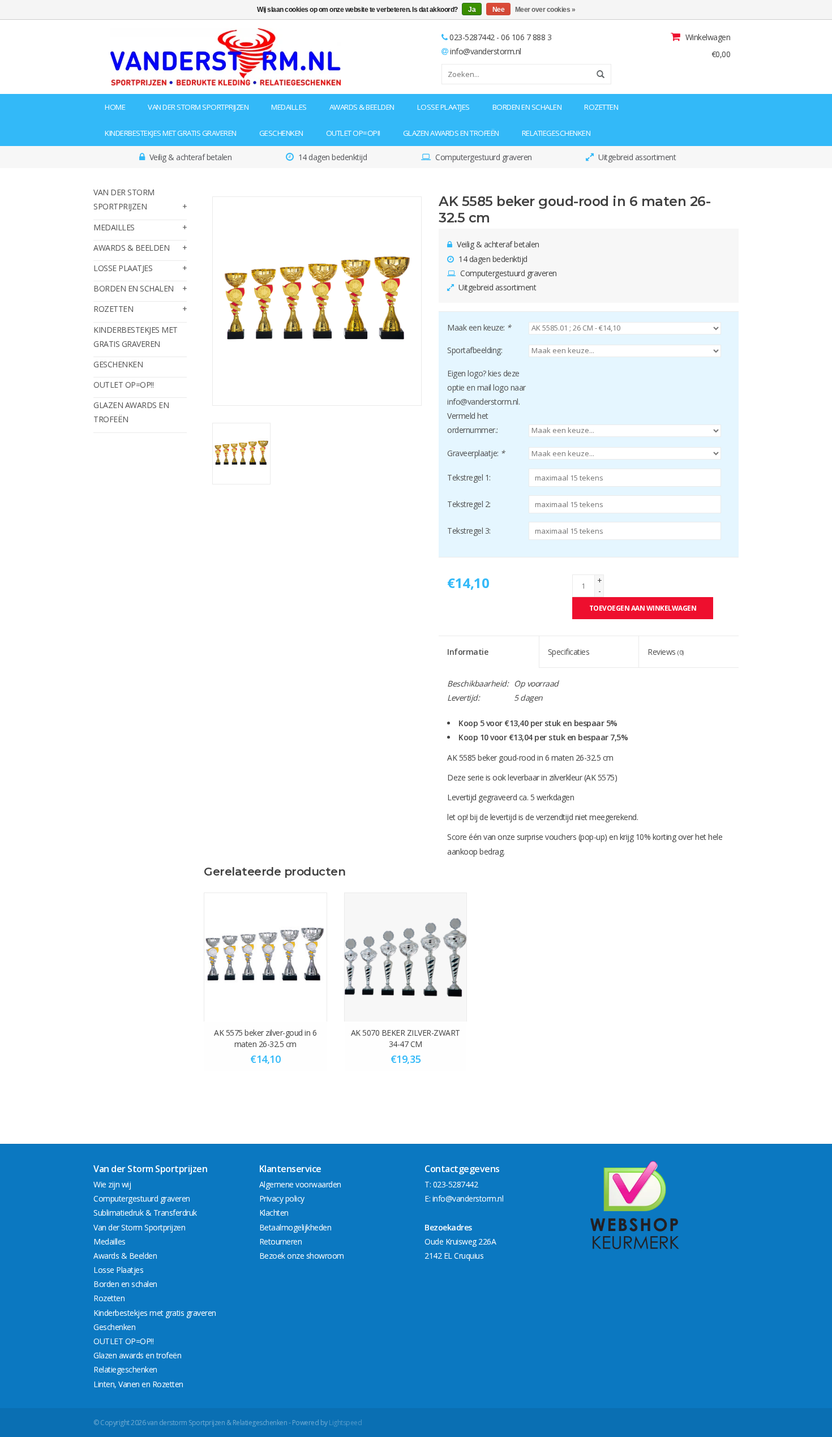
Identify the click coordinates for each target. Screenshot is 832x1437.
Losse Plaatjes (443, 107)
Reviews (665, 651)
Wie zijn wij (112, 1184)
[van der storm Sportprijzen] (165, 56)
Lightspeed (345, 1422)
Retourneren (280, 1241)
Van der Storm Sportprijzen (198, 107)
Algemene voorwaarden (300, 1184)
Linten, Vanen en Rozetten (138, 1384)
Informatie (467, 651)
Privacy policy (282, 1198)
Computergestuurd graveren (141, 1198)
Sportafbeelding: (474, 350)
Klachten (274, 1212)
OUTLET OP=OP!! (353, 133)
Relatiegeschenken (556, 133)
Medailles (289, 107)
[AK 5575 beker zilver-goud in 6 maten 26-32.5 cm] (265, 957)
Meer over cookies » (545, 10)
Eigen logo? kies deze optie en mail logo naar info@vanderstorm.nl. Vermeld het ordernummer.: (486, 402)
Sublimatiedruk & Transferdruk (145, 1212)
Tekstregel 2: (469, 504)
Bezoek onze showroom (301, 1255)
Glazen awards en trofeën (451, 133)
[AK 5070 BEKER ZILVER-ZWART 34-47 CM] (406, 957)
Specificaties (569, 651)
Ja (471, 10)
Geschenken (281, 133)
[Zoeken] (596, 74)
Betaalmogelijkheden (295, 1227)
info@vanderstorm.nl (485, 51)
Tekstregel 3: (469, 530)
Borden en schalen (527, 107)
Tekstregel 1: (469, 477)
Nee (498, 10)
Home (115, 107)
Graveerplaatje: (476, 453)
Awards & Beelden (361, 107)
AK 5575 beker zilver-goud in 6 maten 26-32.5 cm (265, 1038)
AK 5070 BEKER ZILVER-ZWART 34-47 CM (405, 1038)
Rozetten (601, 107)
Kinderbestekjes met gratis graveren (171, 133)
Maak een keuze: (479, 327)
